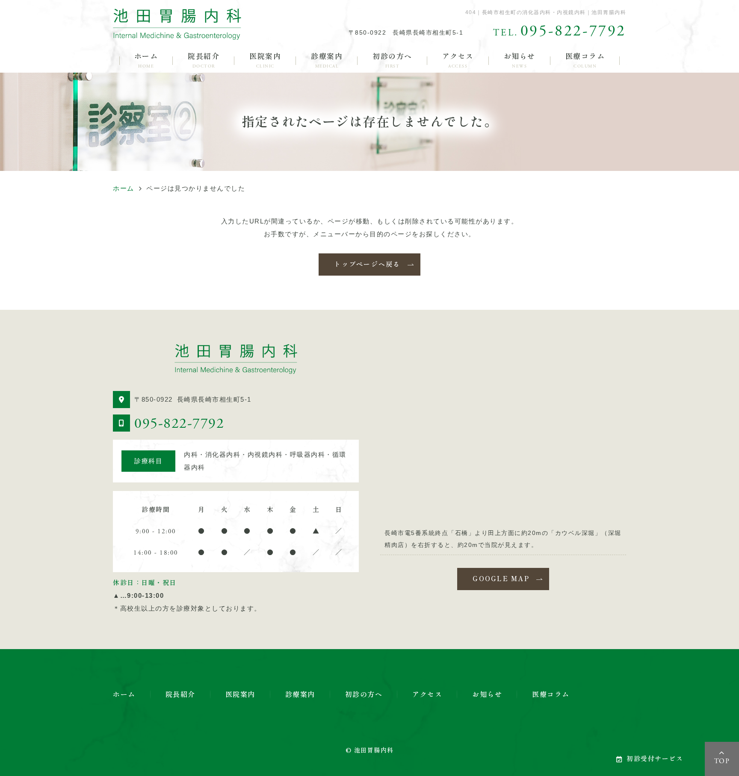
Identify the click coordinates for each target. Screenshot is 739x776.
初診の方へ (392, 61)
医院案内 (265, 61)
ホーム (146, 61)
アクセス (458, 61)
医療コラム (585, 61)
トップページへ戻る (367, 264)
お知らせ (519, 61)
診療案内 (327, 61)
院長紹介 (203, 61)
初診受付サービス (655, 758)
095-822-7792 (179, 423)
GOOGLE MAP (501, 579)
